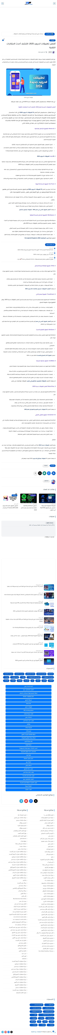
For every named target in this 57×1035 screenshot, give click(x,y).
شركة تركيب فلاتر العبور (47, 917)
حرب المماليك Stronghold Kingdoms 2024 (37, 238)
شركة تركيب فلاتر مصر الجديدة (46, 906)
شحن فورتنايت (49, 849)
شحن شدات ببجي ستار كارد (46, 838)
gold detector (23, 838)
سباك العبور (23, 893)
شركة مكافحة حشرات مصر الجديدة (18, 851)
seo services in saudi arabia (20, 916)
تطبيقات (52, 40)
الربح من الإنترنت (19, 674)
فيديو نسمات (28, 727)
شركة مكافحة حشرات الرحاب (19, 872)
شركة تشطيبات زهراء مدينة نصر (18, 969)
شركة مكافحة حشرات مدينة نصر (18, 859)
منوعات (13, 680)
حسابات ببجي (28, 717)
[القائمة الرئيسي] (54, 3)
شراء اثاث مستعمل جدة (20, 924)
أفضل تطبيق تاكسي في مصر (43, 321)
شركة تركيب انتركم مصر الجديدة (45, 919)
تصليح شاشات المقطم (48, 891)
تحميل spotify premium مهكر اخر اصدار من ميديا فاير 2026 (29, 508)
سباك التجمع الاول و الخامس (19, 888)
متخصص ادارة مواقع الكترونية (28, 751)
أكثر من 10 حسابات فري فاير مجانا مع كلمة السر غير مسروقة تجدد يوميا (25, 586)
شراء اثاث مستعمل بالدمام (47, 830)
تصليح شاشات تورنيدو (48, 888)
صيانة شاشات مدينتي (21, 820)
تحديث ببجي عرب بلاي (48, 828)
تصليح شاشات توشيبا (48, 885)
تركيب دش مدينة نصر (28, 720)
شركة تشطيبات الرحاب (20, 979)
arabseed (24, 958)
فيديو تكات (28, 731)
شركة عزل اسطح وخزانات (47, 817)
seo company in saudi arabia (19, 919)
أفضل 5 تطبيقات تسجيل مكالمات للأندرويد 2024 (38, 289)
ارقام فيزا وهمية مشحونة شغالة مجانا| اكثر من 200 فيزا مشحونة (26, 603)
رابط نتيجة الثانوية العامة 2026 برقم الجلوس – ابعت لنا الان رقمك (26, 636)
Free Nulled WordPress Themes (46, 951)
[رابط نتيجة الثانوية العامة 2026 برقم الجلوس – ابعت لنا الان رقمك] (49, 637)
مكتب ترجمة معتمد (28, 714)
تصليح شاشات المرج (48, 901)
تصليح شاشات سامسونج (47, 883)
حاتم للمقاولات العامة (28, 696)
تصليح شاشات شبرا (48, 893)
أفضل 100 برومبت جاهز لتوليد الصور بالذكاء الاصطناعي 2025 (28, 611)
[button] (49, 473)
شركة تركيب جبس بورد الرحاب (19, 935)
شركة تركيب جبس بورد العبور (19, 937)
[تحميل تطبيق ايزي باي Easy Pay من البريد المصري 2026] (49, 661)
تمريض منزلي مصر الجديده (46, 935)
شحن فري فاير (49, 854)
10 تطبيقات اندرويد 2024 (27, 112)
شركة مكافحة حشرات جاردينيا (19, 864)
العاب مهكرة (28, 789)
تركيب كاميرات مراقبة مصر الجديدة (28, 782)
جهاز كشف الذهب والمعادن (20, 830)
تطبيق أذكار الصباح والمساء (44, 355)
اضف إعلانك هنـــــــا (48, 815)
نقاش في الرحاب (22, 948)
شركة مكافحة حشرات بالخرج (28, 734)
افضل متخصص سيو (28, 689)
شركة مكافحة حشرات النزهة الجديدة (17, 854)
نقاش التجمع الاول (22, 945)
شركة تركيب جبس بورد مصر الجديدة (17, 927)
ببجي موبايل (15, 677)
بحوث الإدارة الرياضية (21, 992)
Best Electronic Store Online (19, 898)
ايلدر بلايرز (23, 896)
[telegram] (21, 801)
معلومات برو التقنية (36, 1032)
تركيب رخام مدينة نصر (28, 772)
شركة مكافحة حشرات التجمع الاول (18, 867)
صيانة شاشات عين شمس (20, 817)
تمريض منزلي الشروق (48, 938)
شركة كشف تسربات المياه (20, 906)
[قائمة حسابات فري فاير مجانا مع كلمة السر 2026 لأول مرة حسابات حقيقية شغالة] (49, 620)
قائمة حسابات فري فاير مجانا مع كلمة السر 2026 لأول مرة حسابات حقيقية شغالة (24, 620)
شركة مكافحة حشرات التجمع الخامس (17, 870)
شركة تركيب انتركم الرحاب (47, 927)
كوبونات (20, 680)
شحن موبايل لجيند (49, 851)
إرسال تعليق (50, 522)
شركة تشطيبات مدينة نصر (20, 966)
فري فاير (27, 680)
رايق (52, 856)
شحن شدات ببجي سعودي (47, 841)
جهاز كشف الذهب (22, 833)
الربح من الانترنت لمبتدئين (47, 833)
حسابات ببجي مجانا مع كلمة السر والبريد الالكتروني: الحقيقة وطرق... (26, 34)
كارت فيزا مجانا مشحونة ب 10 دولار (45, 932)
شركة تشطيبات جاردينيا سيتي (19, 971)
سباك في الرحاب (22, 890)
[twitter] (36, 801)
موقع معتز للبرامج (49, 867)
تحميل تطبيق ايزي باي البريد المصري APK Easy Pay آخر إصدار (28, 644)
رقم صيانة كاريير (28, 741)
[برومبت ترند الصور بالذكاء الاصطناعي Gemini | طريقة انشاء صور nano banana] (49, 596)
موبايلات (6, 680)
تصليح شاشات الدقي (48, 896)
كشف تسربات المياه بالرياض (46, 820)
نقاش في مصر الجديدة (21, 940)
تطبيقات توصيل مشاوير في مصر (36, 381)
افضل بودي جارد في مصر (20, 903)
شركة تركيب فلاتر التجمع (47, 914)
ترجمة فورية (28, 745)
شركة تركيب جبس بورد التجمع (19, 932)
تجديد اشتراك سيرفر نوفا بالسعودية (28, 748)
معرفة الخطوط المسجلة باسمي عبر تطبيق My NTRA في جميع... (48, 508)
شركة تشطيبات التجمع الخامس (19, 977)
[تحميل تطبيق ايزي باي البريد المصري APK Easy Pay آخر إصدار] (49, 645)
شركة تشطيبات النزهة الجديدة (19, 961)
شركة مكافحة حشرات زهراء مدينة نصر (17, 862)
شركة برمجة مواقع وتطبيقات (28, 738)
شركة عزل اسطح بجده (47, 870)
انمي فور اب (50, 862)
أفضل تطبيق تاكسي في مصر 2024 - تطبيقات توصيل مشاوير (35, 209)
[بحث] (2, 3)
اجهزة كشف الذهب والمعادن (19, 836)
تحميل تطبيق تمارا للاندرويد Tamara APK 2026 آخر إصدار (10, 507)
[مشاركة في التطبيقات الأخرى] (35, 473)
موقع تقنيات (23, 841)
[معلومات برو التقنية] (28, 3)
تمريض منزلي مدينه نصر (47, 946)
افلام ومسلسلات (41, 674)
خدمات (38, 680)
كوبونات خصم (28, 707)
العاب (23, 677)
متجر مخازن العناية (28, 758)
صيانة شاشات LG (49, 880)
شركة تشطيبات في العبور (20, 982)
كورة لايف (28, 755)
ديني (33, 680)
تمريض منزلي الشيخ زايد (47, 943)
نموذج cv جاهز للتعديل (48, 948)
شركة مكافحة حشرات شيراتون (19, 856)
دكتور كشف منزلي (49, 822)
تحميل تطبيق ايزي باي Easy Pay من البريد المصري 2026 (29, 660)
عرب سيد (24, 953)
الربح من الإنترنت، (8, 674)
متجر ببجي (50, 836)
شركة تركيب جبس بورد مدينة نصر (18, 929)
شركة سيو (28, 762)
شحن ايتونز (50, 846)
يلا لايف (24, 880)
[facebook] (31, 801)
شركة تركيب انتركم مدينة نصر (46, 922)
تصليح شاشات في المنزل (47, 904)
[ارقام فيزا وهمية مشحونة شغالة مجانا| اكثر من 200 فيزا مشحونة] (49, 604)
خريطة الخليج (28, 700)
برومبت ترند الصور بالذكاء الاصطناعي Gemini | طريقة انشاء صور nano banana (23, 594)
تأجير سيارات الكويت (48, 877)
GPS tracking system (28, 710)
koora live (28, 703)
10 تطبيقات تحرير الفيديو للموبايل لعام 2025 (35, 409)
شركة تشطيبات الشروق (20, 984)
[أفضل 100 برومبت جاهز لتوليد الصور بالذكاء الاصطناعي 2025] (49, 612)
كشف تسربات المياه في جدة (19, 911)
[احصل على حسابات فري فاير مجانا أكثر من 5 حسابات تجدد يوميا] (49, 653)
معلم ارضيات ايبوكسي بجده (46, 872)
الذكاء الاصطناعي (30, 674)
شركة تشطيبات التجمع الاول (19, 974)
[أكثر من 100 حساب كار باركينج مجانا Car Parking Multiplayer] (49, 628)
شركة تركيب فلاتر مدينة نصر (46, 909)
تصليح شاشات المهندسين (47, 898)
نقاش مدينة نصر (22, 943)
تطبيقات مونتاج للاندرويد (39, 458)
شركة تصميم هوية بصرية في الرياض (28, 693)
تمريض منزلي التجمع (48, 940)
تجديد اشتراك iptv (22, 815)
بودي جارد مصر (22, 901)
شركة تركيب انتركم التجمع (47, 925)
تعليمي (44, 680)
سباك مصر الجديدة (21, 883)
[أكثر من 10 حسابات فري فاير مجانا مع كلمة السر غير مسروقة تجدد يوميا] (49, 587)
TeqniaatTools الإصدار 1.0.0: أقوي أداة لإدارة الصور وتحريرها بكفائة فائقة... (35, 250)
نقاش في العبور (22, 950)
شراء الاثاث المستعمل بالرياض (19, 922)
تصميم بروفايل (49, 825)
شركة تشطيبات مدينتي (20, 987)
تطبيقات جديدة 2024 (44, 445)
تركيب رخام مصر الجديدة (28, 775)
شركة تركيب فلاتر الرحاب (47, 911)
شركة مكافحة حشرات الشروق (19, 877)
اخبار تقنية (50, 674)
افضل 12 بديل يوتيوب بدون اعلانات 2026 (43, 254)
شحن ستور (50, 843)
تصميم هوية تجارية (22, 825)
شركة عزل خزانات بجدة (47, 875)
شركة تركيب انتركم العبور (47, 930)
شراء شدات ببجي (28, 686)
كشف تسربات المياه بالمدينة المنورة (17, 914)
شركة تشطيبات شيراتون (20, 963)
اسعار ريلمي (28, 765)
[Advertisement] (28, 20)
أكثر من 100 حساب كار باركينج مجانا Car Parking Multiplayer (28, 627)
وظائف (28, 724)
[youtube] (26, 801)
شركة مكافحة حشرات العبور (19, 875)
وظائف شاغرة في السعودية (46, 859)
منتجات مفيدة (23, 846)
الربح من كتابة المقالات (34, 677)
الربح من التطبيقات (48, 677)
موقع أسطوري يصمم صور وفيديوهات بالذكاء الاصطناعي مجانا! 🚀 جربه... (35, 259)
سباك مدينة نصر (22, 885)
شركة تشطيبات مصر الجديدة (19, 990)
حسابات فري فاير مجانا (47, 864)
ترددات (6, 677)
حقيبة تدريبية (28, 786)
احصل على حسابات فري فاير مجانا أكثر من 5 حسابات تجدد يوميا (27, 652)
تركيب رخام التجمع (28, 769)
